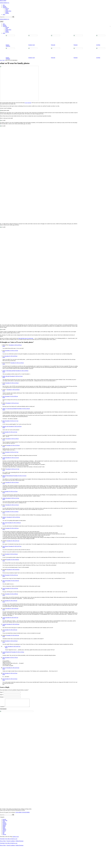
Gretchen (4, 624)
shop (4, 5)
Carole (4, 457)
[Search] (13, 17)
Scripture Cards (31, 44)
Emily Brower (5, 546)
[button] (7, 7)
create (6, 9)
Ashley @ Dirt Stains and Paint (9, 370)
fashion (6, 12)
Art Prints (98, 44)
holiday (4, 826)
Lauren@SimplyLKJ (7, 652)
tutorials (4, 6)
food (3, 832)
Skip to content (3, 0)
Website (1, 697)
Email (1, 694)
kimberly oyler (5, 426)
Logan (4, 617)
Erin (3, 673)
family (4, 60)
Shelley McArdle (6, 376)
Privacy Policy (3, 841)
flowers (4, 830)
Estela (4, 588)
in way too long (28, 102)
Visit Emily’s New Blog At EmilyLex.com (8, 838)
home (1, 60)
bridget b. (4, 517)
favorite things (8, 10)
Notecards (53, 44)
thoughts (7, 13)
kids (3, 833)
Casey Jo (4, 667)
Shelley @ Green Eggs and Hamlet (10, 408)
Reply (4, 346)
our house (5, 823)
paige (4, 657)
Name (1, 692)
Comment (2, 706)
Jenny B (4, 580)
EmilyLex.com (16, 836)
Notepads (75, 44)
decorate (7, 8)
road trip (4, 834)
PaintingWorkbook (8, 45)
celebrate (4, 829)
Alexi (4, 396)
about (4, 14)
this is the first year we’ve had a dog (26, 338)
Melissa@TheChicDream (8, 475)
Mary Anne (5, 522)
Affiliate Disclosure (19, 841)
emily (6, 646)
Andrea (4, 498)
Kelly (4, 420)
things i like (5, 820)
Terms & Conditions (11, 841)
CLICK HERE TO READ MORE (22, 812)
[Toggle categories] (110, 26)
